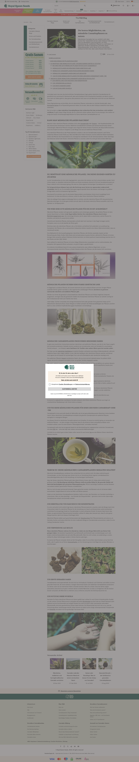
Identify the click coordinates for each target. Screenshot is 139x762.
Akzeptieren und (70, 384)
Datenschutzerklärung (82, 384)
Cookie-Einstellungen (66, 384)
